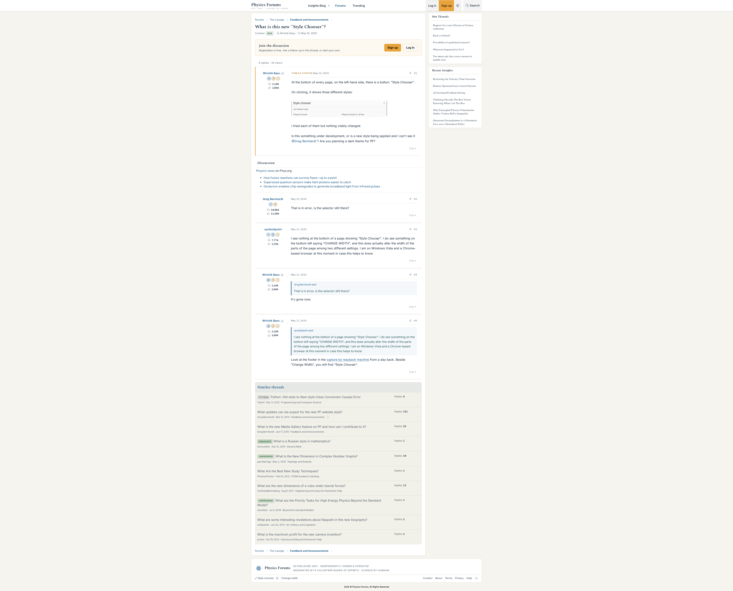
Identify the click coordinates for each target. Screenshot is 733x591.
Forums (340, 5)
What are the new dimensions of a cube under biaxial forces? (301, 486)
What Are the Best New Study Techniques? (287, 471)
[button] (329, 5)
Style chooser (265, 578)
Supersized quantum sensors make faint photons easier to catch (307, 182)
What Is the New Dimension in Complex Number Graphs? (316, 456)
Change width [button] (289, 578)
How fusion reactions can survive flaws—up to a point (300, 178)
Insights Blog (317, 5)
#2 (415, 199)
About (438, 578)
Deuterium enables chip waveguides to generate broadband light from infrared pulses (322, 186)
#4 (415, 274)
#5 (415, 320)
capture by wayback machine (348, 359)
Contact (427, 578)
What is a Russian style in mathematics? (302, 441)
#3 (415, 229)
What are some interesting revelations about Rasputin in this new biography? (312, 520)
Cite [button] (411, 148)
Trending (359, 5)
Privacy (459, 578)
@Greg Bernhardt (303, 141)
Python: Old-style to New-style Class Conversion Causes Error (316, 397)
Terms (448, 578)
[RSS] (476, 578)
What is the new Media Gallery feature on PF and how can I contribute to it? (311, 427)
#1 (415, 73)
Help (469, 578)
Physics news (265, 171)
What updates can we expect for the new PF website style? (299, 412)
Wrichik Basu (271, 73)
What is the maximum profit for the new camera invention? (299, 534)
